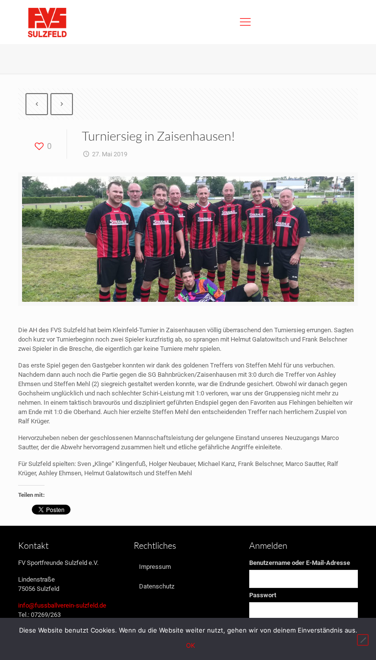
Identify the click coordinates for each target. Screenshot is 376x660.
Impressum (155, 566)
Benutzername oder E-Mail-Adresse (299, 562)
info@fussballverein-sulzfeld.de (62, 605)
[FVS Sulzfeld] (47, 22)
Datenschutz (156, 586)
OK (190, 645)
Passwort (262, 595)
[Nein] (363, 640)
